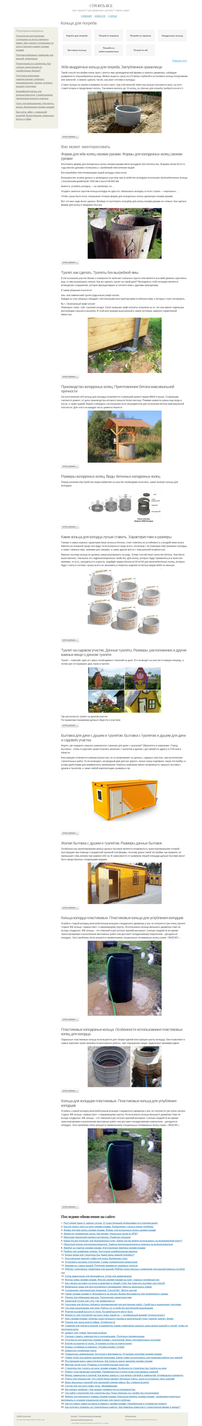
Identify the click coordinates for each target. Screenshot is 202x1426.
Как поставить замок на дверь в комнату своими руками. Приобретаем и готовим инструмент (116, 1403)
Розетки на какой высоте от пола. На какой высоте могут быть (99, 1311)
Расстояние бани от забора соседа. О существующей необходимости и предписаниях (111, 1223)
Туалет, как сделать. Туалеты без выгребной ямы (99, 272)
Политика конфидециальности (82, 1420)
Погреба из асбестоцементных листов (109, 50)
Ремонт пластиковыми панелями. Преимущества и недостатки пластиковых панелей (111, 1371)
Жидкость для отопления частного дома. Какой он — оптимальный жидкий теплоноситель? (115, 1315)
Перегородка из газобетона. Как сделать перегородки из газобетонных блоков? (33, 67)
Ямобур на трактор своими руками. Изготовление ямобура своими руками (104, 1247)
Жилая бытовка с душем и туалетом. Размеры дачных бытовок (111, 843)
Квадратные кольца (172, 35)
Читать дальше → (70, 137)
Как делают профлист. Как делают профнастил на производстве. (100, 1389)
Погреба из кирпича (140, 35)
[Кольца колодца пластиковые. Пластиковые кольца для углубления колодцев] (124, 978)
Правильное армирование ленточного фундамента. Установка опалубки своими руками (113, 1354)
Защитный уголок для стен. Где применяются (90, 1301)
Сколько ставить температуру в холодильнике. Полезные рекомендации (104, 1336)
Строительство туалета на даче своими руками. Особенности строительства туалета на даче (116, 1368)
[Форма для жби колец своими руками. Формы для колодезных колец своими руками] (124, 233)
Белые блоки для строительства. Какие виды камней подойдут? (100, 1254)
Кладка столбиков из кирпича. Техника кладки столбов (94, 1347)
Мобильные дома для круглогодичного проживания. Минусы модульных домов (108, 1286)
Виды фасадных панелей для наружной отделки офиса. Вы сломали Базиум (107, 1382)
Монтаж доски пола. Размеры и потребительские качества (97, 1364)
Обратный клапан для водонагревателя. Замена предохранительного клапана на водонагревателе (118, 1244)
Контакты (74, 1416)
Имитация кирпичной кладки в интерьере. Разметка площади (97, 1237)
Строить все (101, 5)
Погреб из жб (141, 50)
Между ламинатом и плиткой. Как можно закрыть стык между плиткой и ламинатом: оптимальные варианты (124, 1375)
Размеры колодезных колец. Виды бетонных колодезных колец (110, 476)
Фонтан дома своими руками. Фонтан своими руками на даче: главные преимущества (112, 1279)
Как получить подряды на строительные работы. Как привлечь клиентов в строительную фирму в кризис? (123, 1407)
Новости (99, 15)
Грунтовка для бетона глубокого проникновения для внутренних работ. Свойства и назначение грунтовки (123, 1304)
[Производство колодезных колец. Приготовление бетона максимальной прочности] (124, 437)
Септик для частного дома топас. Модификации (91, 1385)
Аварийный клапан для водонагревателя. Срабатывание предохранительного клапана (34, 95)
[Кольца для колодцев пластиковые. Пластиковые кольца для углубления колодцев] (124, 1165)
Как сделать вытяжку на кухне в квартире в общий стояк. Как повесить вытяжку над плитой (115, 1283)
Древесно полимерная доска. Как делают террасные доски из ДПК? (101, 1233)
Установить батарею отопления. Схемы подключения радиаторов (101, 1262)
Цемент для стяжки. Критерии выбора (86, 1332)
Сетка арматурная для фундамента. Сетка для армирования (98, 1276)
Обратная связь (130, 1416)
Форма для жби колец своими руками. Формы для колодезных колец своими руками (110, 1230)
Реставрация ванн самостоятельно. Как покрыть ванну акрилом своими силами (108, 1361)
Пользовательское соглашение (90, 1416)
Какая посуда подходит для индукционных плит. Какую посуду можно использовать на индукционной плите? (123, 1240)
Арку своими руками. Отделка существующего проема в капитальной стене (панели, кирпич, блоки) (119, 1318)
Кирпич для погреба (77, 35)
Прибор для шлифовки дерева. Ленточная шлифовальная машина (100, 1251)
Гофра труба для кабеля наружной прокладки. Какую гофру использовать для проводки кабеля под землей (123, 1357)
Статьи (112, 15)
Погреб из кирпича (109, 35)
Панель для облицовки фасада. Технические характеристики (98, 1297)
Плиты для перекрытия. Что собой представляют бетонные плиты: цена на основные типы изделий (119, 1378)
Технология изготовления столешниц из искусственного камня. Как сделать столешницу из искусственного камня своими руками (35, 43)
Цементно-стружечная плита (80, 1350)
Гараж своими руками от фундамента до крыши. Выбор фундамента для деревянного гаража (116, 1293)
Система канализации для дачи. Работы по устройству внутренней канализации (109, 1308)
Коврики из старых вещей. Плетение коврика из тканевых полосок (101, 1265)
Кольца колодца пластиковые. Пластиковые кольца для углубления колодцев (122, 918)
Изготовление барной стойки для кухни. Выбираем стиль (96, 1258)
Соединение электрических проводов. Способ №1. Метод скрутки (101, 1290)
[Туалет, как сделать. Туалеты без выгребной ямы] (124, 345)
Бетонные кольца (77, 50)
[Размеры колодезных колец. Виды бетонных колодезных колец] (124, 506)
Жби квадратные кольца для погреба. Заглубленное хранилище (111, 67)
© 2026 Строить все (24, 1416)
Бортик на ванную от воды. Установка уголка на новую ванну (98, 1343)
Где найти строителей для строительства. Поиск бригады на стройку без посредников (112, 1393)
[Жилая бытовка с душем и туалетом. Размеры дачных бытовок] (124, 883)
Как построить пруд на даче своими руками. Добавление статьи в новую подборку (108, 1226)
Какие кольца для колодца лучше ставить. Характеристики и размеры (116, 537)
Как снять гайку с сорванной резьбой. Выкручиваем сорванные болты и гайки (35, 115)
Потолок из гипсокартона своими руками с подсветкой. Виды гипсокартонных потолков (113, 1339)
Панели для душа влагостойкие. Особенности (90, 1322)
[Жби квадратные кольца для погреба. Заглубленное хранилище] (124, 112)
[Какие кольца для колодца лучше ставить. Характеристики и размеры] (124, 602)
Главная (86, 15)
